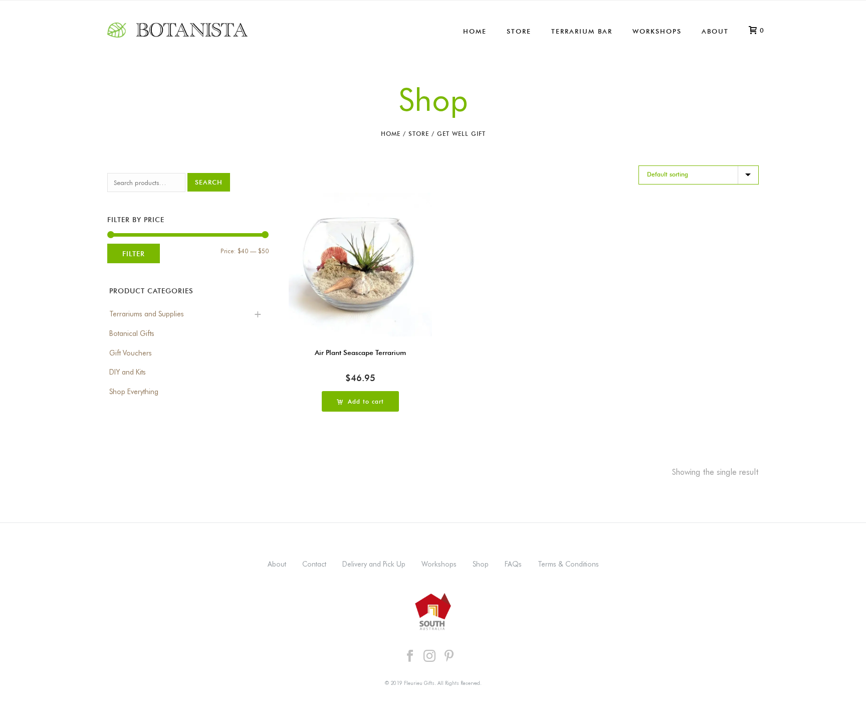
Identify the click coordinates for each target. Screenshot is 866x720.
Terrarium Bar (581, 31)
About (715, 31)
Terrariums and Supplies (146, 314)
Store (519, 31)
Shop (481, 564)
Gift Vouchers (130, 353)
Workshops (657, 31)
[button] (360, 401)
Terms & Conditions (568, 564)
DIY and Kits (127, 372)
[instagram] (429, 656)
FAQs (513, 564)
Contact (314, 564)
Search (209, 182)
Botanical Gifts (131, 333)
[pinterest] (449, 656)
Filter (133, 253)
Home (475, 31)
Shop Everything (133, 392)
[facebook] (410, 656)
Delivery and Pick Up (373, 564)
